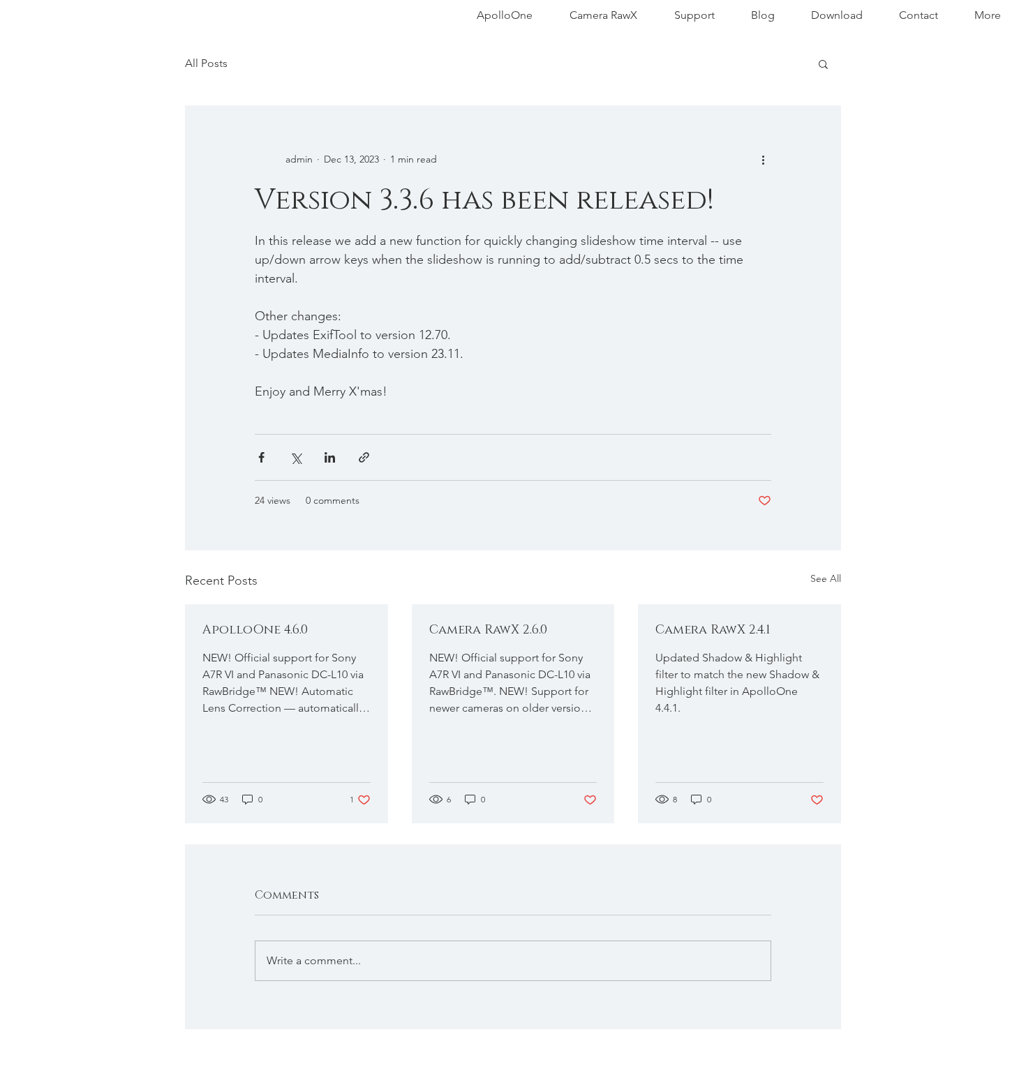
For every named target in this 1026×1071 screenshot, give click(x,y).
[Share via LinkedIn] (329, 457)
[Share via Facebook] (261, 457)
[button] (823, 63)
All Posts (206, 63)
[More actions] (762, 159)
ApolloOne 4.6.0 (255, 630)
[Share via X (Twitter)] (295, 457)
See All (825, 578)
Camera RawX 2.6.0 (488, 630)
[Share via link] (364, 457)
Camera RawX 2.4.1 (713, 630)
